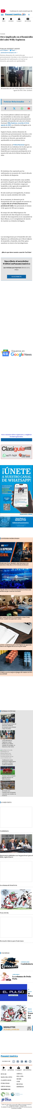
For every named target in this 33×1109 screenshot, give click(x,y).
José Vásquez (4, 50)
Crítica (19, 1074)
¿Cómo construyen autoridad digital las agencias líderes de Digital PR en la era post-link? (16, 645)
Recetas (20, 1084)
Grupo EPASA (5, 1086)
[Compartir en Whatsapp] (22, 108)
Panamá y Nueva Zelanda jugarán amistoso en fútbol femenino (8, 777)
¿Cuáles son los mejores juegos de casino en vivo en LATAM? (16, 673)
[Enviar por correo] (29, 108)
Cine (18, 1081)
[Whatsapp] (13, 1061)
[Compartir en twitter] (14, 108)
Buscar (3, 1074)
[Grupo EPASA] (6, 1099)
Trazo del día (4, 913)
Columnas (5, 953)
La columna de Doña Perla (8, 885)
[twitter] (22, 1061)
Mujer (19, 1079)
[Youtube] (26, 1061)
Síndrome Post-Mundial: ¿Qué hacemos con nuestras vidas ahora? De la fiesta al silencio (14, 564)
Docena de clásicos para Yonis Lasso (12, 941)
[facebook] (17, 1061)
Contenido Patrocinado (10, 538)
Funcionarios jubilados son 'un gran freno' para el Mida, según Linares (16, 856)
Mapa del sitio (6, 1077)
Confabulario (4, 831)
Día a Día (20, 1076)
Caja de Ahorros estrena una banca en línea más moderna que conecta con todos (15, 590)
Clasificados (6, 1080)
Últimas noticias (8, 711)
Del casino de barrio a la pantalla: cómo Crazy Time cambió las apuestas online (15, 618)
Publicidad (5, 1083)
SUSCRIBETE (16, 276)
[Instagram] (30, 1061)
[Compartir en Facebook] (5, 108)
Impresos (20, 1087)
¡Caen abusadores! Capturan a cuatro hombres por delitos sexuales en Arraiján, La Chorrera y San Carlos (8, 743)
